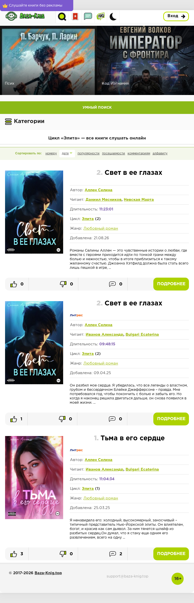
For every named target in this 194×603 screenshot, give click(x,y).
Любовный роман (100, 228)
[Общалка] (88, 16)
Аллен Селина (98, 190)
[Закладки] (75, 16)
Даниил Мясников (104, 199)
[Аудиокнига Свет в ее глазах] (34, 252)
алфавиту (160, 153)
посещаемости (113, 153)
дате (65, 153)
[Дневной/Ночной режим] (113, 16)
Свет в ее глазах (129, 173)
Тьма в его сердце (129, 438)
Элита (88, 219)
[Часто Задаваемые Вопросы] (100, 16)
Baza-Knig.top (48, 573)
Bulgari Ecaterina (142, 334)
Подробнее (171, 284)
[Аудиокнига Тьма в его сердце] (34, 518)
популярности (89, 153)
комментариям (139, 153)
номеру (51, 153)
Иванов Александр (104, 334)
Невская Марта (139, 199)
